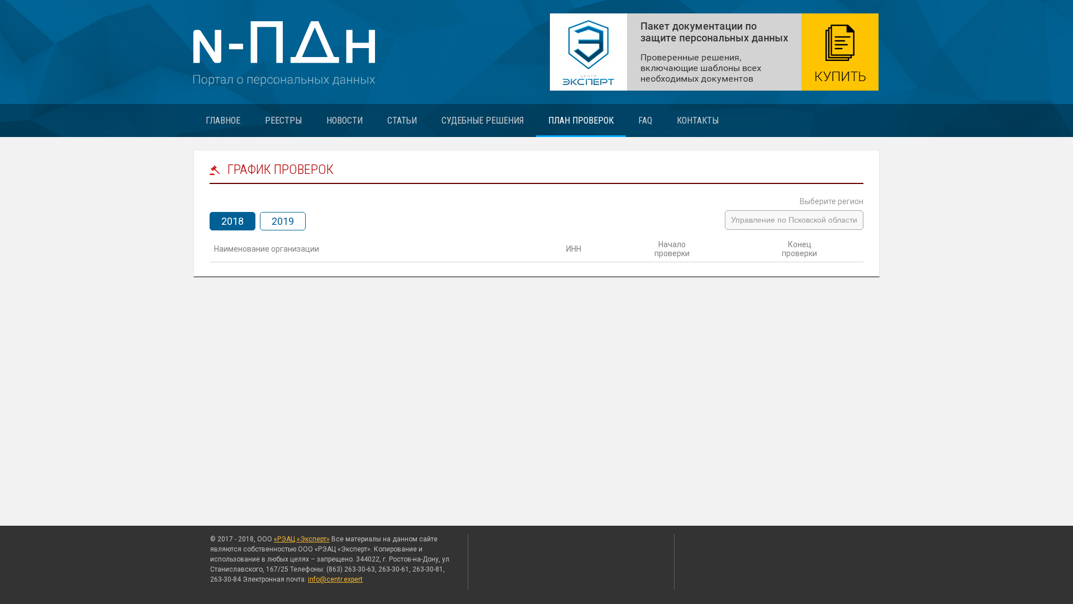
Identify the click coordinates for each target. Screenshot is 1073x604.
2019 (283, 221)
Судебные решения (482, 120)
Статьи (402, 120)
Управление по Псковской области (794, 219)
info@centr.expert (335, 579)
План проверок (581, 120)
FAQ (645, 120)
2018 (232, 221)
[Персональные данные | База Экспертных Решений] (714, 52)
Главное (223, 120)
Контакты (698, 120)
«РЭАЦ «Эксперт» (302, 539)
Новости (344, 120)
